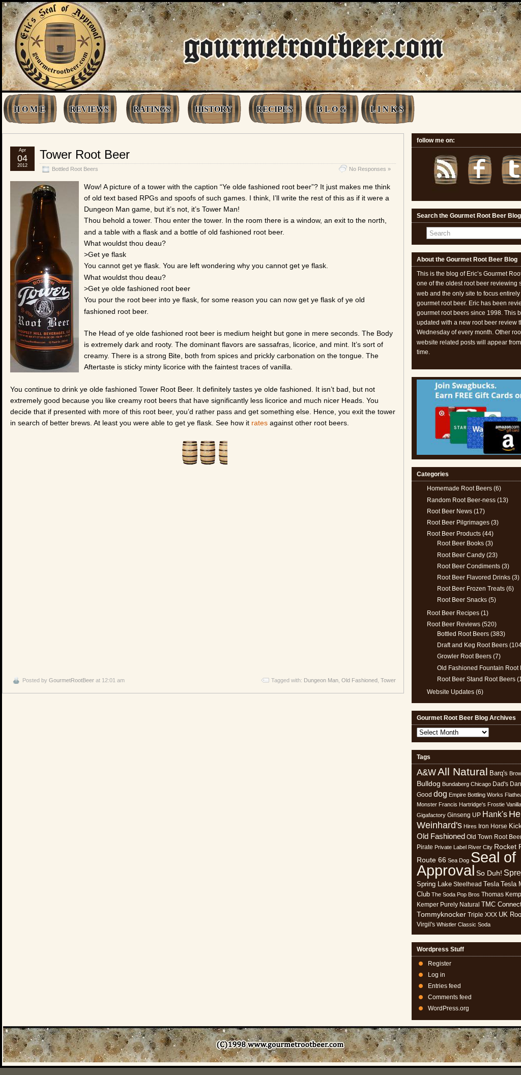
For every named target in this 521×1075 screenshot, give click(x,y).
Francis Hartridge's (462, 804)
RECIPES (274, 109)
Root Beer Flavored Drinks (473, 577)
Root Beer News (449, 511)
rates (259, 423)
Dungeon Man (321, 680)
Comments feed (450, 997)
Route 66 (431, 860)
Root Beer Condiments (468, 566)
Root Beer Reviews (453, 624)
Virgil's (426, 924)
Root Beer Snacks (462, 599)
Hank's (494, 814)
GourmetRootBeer (71, 680)
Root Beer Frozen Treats (471, 588)
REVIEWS (89, 109)
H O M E (29, 109)
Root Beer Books (460, 543)
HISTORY (213, 109)
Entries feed (444, 986)
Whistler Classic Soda (463, 924)
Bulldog (429, 784)
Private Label (451, 847)
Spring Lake (434, 884)
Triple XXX (482, 914)
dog (440, 793)
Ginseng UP (464, 815)
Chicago (481, 784)
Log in (436, 974)
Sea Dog (458, 860)
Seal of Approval (466, 864)
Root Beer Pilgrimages (458, 522)
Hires (470, 826)
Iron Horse (492, 826)
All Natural (463, 771)
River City (480, 847)
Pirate (425, 847)
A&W (426, 772)
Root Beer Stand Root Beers (476, 679)
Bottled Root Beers (75, 169)
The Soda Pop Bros (455, 894)
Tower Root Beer (85, 154)
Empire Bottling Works (476, 795)
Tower (388, 680)
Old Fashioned (359, 680)
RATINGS (151, 109)
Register (439, 963)
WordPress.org (448, 1008)
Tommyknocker (441, 914)
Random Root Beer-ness (461, 500)
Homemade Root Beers (459, 488)
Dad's (500, 784)
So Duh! (489, 873)
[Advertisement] (203, 571)
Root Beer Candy (461, 555)
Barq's (498, 773)
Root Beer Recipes (453, 613)
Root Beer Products (454, 533)
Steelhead (467, 884)
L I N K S (386, 109)
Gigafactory (431, 815)
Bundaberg (455, 784)
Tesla (491, 884)
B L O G (331, 109)
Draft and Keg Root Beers (472, 645)
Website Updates (450, 691)
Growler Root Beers (464, 656)
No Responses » (370, 169)
